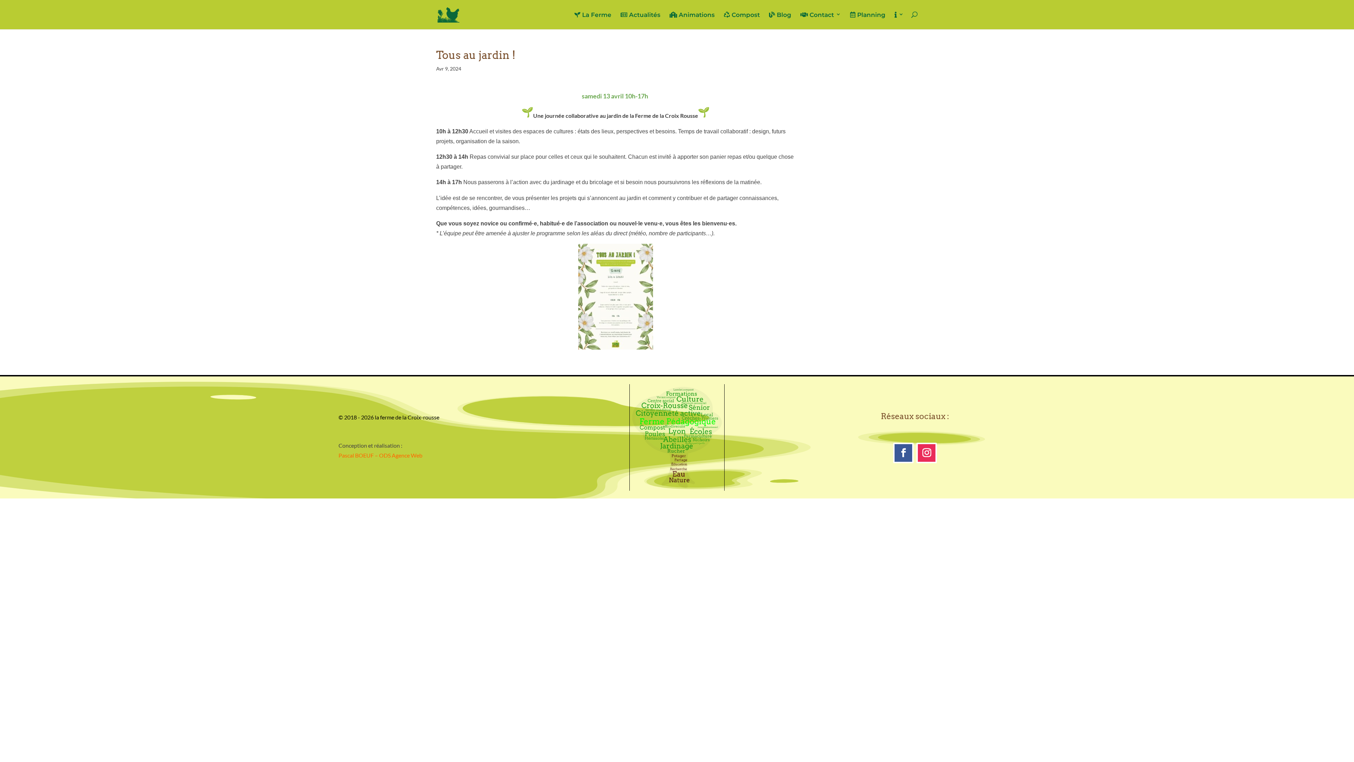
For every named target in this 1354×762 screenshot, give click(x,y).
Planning (870, 15)
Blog (783, 15)
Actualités (643, 15)
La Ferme (595, 15)
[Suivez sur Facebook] (903, 453)
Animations (696, 15)
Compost (745, 15)
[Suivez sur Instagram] (926, 453)
